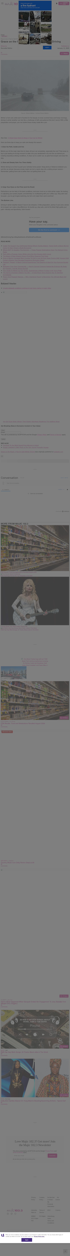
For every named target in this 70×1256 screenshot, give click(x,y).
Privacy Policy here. (39, 1236)
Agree (26, 1240)
